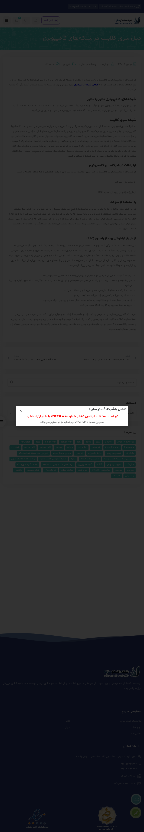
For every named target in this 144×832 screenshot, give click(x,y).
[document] (72, 416)
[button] (20, 410)
